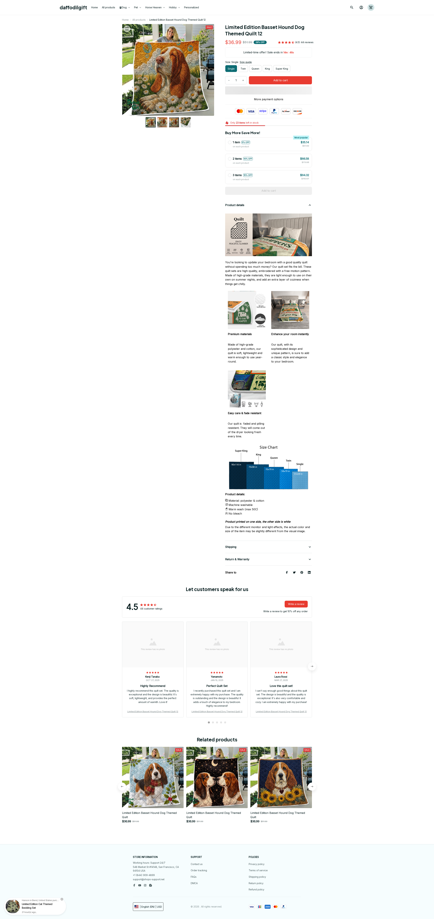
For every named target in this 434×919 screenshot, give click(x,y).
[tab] (209, 722)
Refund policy (256, 889)
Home (125, 19)
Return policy (256, 883)
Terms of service (258, 870)
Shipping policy (257, 876)
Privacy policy (256, 864)
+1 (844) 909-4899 (144, 875)
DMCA (194, 883)
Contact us (197, 864)
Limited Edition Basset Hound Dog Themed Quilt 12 (152, 711)
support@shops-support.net (148, 879)
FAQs (193, 876)
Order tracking (199, 870)
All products (139, 19)
